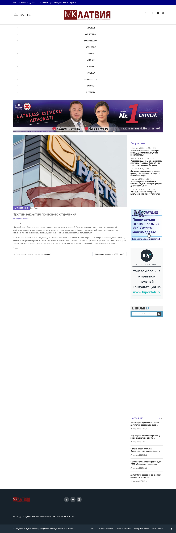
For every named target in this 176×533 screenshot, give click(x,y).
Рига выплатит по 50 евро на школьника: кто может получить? (145, 192)
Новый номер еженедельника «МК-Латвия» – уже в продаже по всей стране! (44, 3)
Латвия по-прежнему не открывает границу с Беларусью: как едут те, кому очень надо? (146, 173)
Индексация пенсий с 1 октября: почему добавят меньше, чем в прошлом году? (145, 152)
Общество (90, 34)
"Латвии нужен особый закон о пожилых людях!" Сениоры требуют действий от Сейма (146, 183)
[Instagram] (162, 13)
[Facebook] (153, 13)
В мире (90, 66)
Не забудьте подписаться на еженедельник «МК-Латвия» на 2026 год (43, 516)
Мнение (90, 60)
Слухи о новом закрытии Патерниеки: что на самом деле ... (145, 450)
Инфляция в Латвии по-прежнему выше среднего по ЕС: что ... (145, 436)
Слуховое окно (90, 79)
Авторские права (141, 528)
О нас (92, 528)
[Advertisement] (147, 367)
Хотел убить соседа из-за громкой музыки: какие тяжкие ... (146, 476)
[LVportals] (147, 273)
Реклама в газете (105, 528)
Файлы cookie (157, 528)
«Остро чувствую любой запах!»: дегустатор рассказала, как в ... (145, 423)
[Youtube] (157, 13)
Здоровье (91, 47)
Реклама (90, 92)
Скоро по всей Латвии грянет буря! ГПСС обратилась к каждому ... (146, 463)
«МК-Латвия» (69, 528)
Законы (90, 86)
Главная (91, 28)
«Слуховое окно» (21, 208)
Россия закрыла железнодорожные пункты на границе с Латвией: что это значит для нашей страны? (146, 163)
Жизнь (90, 53)
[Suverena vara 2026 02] (88, 116)
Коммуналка (90, 40)
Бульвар (90, 73)
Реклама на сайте (123, 528)
